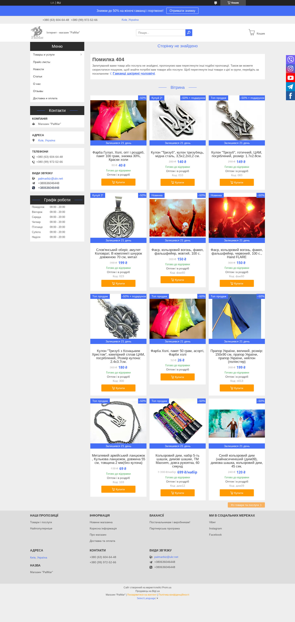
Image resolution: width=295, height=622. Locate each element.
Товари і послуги (41, 522)
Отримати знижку (182, 10)
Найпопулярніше (41, 528)
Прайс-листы (41, 62)
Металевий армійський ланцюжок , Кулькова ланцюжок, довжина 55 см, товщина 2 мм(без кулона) (118, 459)
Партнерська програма (165, 528)
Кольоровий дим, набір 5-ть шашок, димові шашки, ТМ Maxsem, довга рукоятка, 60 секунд (177, 461)
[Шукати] (188, 32)
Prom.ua (166, 587)
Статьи (37, 76)
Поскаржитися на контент (142, 594)
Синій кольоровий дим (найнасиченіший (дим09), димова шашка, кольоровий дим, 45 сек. (237, 461)
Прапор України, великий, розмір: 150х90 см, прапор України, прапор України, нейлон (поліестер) (237, 356)
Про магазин (98, 534)
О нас (37, 83)
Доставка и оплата (45, 98)
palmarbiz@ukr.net (50, 178)
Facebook (215, 534)
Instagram (215, 528)
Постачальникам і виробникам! (170, 522)
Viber (212, 522)
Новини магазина (101, 522)
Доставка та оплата (102, 540)
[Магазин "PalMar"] (37, 32)
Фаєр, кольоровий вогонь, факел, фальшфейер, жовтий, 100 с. (178, 251)
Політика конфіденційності (174, 594)
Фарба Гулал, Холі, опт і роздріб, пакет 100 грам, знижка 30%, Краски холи (118, 156)
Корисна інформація (103, 528)
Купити (120, 182)
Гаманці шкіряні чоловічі (134, 73)
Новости (38, 69)
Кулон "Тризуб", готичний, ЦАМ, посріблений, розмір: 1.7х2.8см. (236, 154)
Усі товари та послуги (245, 505)
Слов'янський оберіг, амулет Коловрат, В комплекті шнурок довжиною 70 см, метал (118, 253)
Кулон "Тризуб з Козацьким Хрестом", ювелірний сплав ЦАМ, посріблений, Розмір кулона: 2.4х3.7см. (118, 356)
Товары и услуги (44, 54)
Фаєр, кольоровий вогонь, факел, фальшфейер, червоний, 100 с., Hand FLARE (237, 253)
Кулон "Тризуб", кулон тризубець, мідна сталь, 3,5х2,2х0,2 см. (177, 154)
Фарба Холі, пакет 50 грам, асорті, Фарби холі (177, 352)
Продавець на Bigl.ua (147, 591)
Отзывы (38, 91)
